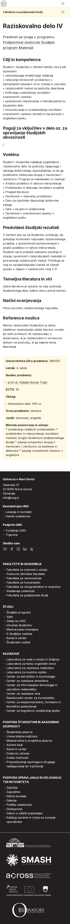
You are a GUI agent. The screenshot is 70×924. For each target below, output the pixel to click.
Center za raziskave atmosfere (27, 681)
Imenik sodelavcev (18, 516)
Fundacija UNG (16, 530)
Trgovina (12, 535)
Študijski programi (18, 612)
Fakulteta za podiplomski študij (23, 12)
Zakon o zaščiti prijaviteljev (24, 813)
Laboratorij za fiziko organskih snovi (31, 663)
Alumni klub (14, 745)
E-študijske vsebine (19, 634)
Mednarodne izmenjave (22, 629)
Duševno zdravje (17, 753)
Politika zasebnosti (19, 804)
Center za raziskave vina (23, 693)
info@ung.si (11, 497)
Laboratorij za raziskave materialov (30, 668)
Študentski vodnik (18, 642)
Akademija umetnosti (20, 591)
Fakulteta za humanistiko (23, 582)
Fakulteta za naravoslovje (23, 578)
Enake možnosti (17, 757)
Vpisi (9, 616)
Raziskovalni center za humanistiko (30, 698)
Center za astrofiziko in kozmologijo (30, 676)
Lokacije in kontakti (18, 512)
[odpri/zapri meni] (63, 3)
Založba (11, 787)
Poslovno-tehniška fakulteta (25, 574)
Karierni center (16, 638)
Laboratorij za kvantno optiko (26, 672)
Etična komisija (16, 796)
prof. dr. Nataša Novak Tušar (28, 382)
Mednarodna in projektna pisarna (29, 740)
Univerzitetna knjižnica (21, 736)
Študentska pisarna (19, 732)
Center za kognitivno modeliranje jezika (33, 710)
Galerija (11, 800)
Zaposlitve (13, 792)
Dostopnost (14, 809)
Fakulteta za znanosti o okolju (26, 569)
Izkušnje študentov (19, 625)
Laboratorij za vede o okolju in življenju (32, 659)
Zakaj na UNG (16, 621)
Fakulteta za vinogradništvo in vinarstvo (33, 587)
